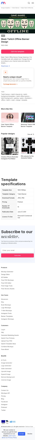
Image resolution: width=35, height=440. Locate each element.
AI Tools (3, 360)
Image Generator (6, 363)
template (24, 100)
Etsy (2, 302)
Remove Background (8, 377)
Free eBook (5, 349)
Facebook (4, 402)
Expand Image (5, 374)
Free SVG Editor (6, 283)
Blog (2, 399)
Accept (21, 434)
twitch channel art (16, 94)
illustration (28, 98)
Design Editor (5, 274)
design (18, 100)
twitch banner (15, 7)
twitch (8, 100)
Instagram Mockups (7, 319)
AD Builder (4, 277)
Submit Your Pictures (7, 338)
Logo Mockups (6, 308)
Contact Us (4, 390)
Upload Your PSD (6, 341)
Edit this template (17, 52)
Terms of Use (29, 426)
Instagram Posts (6, 313)
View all (29, 134)
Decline (30, 434)
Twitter (3, 410)
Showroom (4, 299)
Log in (3, 329)
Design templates (5, 7)
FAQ (2, 332)
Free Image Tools (6, 286)
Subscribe (17, 255)
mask (13, 100)
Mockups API (5, 393)
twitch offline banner (23, 96)
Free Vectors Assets (7, 289)
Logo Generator (6, 366)
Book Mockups (6, 305)
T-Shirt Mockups (6, 310)
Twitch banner (5, 94)
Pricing (3, 396)
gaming (16, 98)
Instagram (4, 404)
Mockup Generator (7, 272)
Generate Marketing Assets (10, 335)
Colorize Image (6, 380)
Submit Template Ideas (8, 344)
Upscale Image (6, 371)
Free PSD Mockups (7, 280)
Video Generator (6, 368)
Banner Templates (7, 316)
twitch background (7, 98)
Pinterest (4, 407)
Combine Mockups (7, 346)
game (22, 98)
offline (3, 100)
